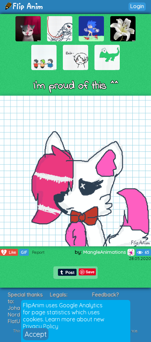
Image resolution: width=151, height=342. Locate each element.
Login (137, 6)
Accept (36, 334)
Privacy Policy (40, 326)
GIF (24, 252)
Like (9, 252)
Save (90, 271)
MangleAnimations (105, 252)
